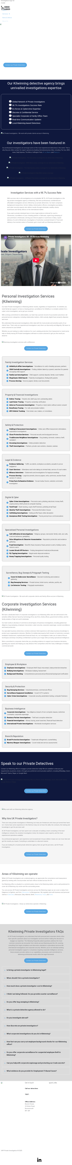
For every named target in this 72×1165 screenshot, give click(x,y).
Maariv (49, 152)
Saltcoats (11, 894)
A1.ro (44, 152)
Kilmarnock (38, 894)
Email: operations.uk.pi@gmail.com (36, 1116)
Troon (44, 894)
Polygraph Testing (54, 1097)
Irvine (51, 894)
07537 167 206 (30, 1098)
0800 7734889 (5, 8)
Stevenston (25, 892)
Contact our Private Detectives (15, 65)
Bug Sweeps (53, 1095)
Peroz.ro (56, 152)
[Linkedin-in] (39, 1160)
